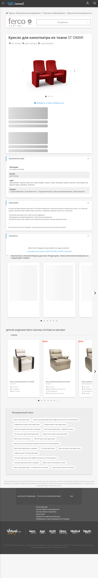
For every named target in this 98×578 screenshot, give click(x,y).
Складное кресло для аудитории (55, 424)
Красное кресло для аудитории (70, 448)
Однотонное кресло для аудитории (55, 434)
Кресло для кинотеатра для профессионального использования (36, 444)
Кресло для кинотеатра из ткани (54, 463)
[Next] (74, 71)
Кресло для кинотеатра (22, 439)
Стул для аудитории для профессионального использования (35, 458)
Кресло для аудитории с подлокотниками (59, 429)
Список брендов (41, 507)
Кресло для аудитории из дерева (25, 448)
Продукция (62, 22)
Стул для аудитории (48, 448)
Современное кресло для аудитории (27, 424)
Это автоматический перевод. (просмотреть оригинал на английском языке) (37, 227)
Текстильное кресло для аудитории (26, 434)
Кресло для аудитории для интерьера (27, 429)
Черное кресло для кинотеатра (63, 467)
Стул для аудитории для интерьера (26, 463)
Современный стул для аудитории (26, 453)
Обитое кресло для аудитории (44, 439)
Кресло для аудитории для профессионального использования (55, 420)
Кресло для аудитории (22, 420)
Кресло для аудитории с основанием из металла (31, 467)
